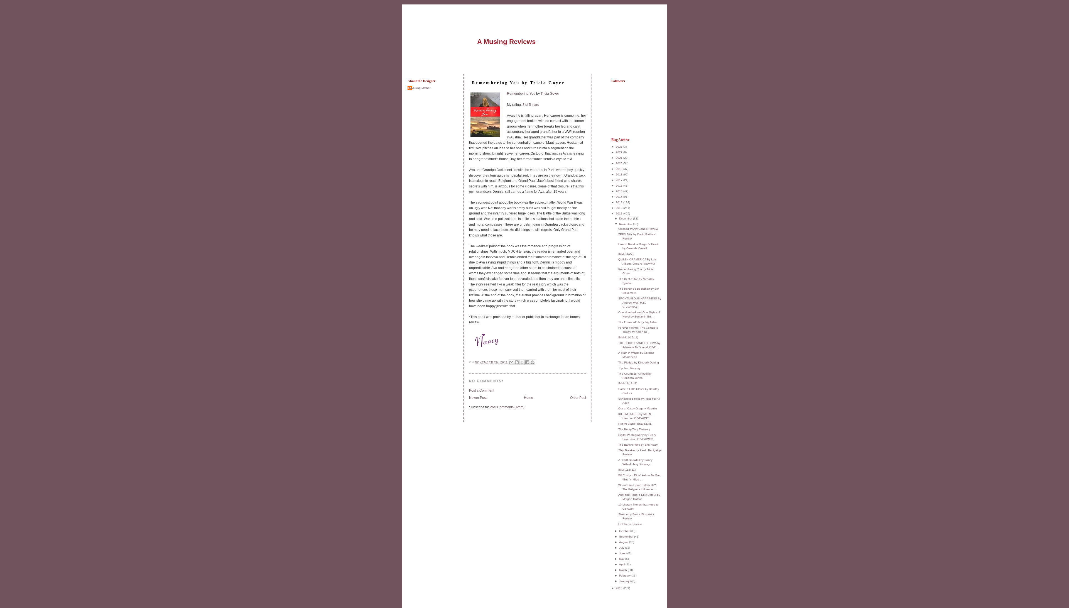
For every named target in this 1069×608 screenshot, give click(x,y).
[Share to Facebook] (527, 362)
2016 (619, 185)
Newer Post (478, 398)
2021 (619, 157)
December (626, 218)
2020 (619, 163)
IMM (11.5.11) (627, 469)
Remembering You (521, 94)
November (626, 224)
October (624, 531)
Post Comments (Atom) (507, 407)
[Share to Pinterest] (532, 362)
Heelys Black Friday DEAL (635, 423)
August (624, 542)
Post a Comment (481, 390)
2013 (619, 202)
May (622, 558)
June (622, 553)
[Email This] (511, 362)
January (624, 581)
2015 (619, 191)
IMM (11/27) (625, 253)
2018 (619, 174)
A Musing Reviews (506, 41)
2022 (619, 152)
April (622, 564)
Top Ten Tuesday (629, 368)
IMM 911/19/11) (628, 337)
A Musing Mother (419, 87)
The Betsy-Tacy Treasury (634, 429)
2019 (619, 168)
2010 (619, 588)
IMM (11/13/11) (627, 383)
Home (528, 398)
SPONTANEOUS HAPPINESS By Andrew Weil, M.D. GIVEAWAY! (639, 302)
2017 (619, 180)
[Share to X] (522, 362)
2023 (619, 146)
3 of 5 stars (531, 105)
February (625, 575)
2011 (619, 213)
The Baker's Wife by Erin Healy (638, 444)
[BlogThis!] (516, 362)
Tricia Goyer (550, 94)
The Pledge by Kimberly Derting (638, 362)
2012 (619, 207)
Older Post (578, 398)
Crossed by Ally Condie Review (638, 228)
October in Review (630, 524)
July (622, 547)
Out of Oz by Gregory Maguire (637, 408)
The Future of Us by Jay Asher (637, 322)
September (626, 536)
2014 (619, 196)
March (623, 570)
